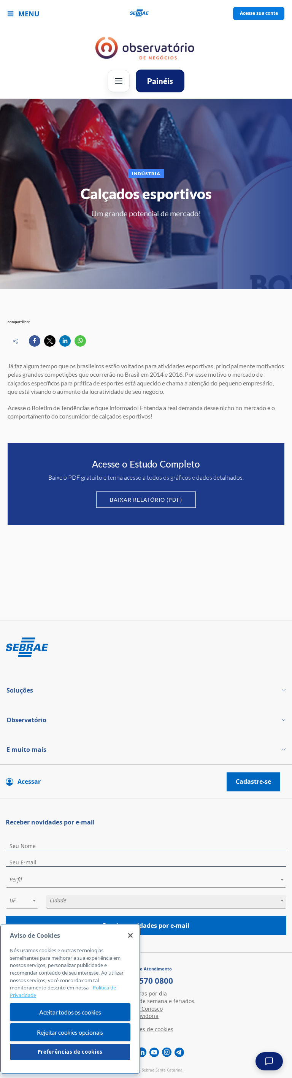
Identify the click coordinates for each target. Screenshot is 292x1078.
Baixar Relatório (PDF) (146, 499)
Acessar (29, 781)
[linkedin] (141, 1052)
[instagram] (166, 1052)
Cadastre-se (253, 781)
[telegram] (179, 1052)
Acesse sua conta (259, 13)
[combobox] (146, 881)
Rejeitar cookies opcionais (70, 1032)
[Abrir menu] (119, 81)
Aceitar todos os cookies (70, 1012)
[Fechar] (130, 935)
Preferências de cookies (70, 1051)
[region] (70, 999)
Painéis (160, 81)
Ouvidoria (146, 1015)
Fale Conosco (146, 1008)
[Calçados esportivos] (34, 341)
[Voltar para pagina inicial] (146, 647)
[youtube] (154, 1052)
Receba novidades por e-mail (146, 925)
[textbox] (150, 879)
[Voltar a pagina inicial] (146, 14)
